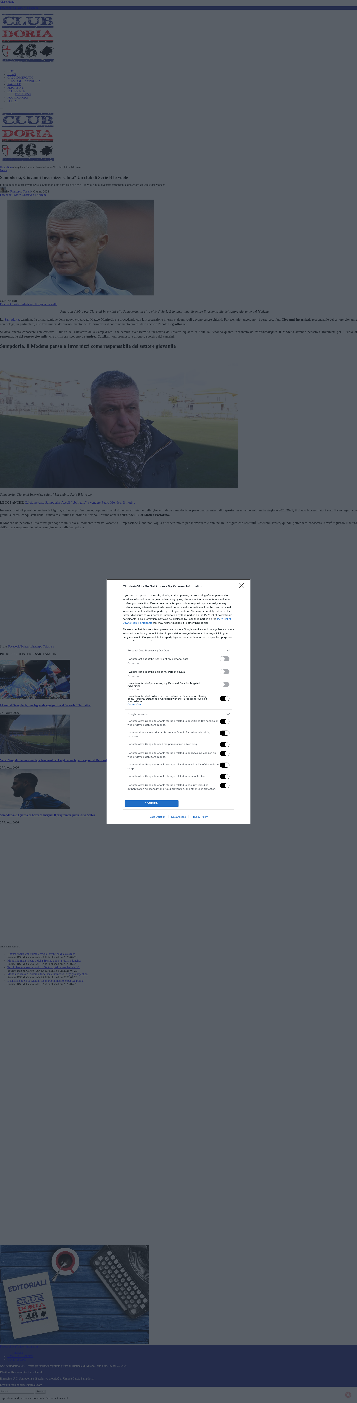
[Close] (242, 586)
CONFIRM (152, 803)
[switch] (224, 658)
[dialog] (178, 701)
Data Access (178, 816)
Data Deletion (157, 816)
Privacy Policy (200, 816)
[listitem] (178, 651)
